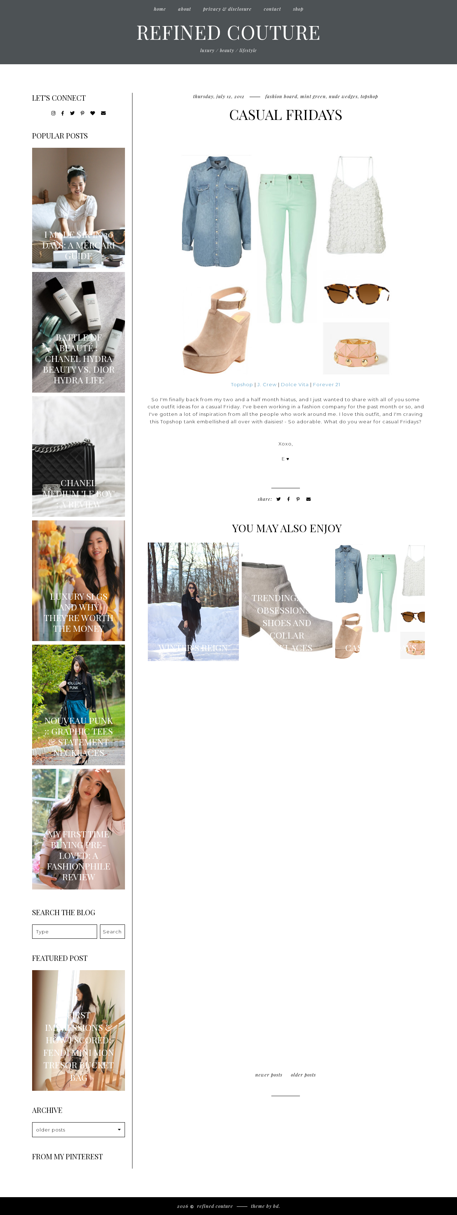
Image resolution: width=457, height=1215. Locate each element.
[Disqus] (285, 764)
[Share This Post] (288, 499)
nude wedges (343, 96)
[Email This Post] (308, 499)
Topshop (369, 96)
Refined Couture (228, 31)
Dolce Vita (295, 384)
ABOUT (184, 9)
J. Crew (267, 384)
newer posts (268, 1075)
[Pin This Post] (298, 499)
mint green (313, 96)
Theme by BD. (265, 1206)
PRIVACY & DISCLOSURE (227, 9)
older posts (303, 1075)
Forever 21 (326, 384)
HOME (160, 9)
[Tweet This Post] (278, 499)
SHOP (298, 9)
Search (112, 931)
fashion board (281, 96)
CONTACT (272, 9)
